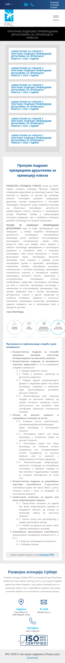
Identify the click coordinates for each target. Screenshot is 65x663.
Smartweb (32, 658)
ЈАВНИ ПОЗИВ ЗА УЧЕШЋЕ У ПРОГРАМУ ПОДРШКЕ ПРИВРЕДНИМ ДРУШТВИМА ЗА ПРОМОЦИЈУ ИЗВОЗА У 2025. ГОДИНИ (31, 55)
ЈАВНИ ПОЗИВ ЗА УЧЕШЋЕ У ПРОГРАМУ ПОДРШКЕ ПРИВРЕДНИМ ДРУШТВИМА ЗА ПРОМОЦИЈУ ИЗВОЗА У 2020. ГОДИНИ (31, 139)
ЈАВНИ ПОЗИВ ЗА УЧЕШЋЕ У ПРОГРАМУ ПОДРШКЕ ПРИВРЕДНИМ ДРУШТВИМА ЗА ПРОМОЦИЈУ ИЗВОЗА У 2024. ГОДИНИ (31, 72)
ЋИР (7, 4)
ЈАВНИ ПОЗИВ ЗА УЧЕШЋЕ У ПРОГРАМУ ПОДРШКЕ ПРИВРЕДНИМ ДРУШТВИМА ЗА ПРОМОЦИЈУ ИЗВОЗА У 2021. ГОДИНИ (31, 122)
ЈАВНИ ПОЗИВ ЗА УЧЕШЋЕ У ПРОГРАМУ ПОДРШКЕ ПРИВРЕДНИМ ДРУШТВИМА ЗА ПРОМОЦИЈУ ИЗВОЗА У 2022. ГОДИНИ (31, 105)
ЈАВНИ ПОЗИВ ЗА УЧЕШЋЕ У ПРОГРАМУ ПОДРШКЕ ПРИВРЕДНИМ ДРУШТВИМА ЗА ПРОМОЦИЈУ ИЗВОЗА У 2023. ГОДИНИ (31, 89)
